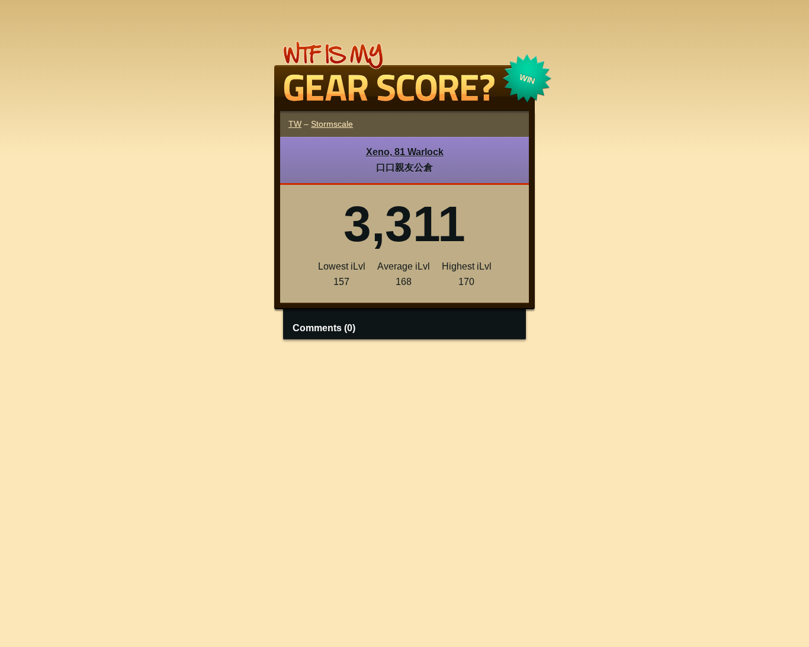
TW (294, 124)
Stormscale (332, 124)
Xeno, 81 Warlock (405, 152)
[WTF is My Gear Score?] (404, 96)
